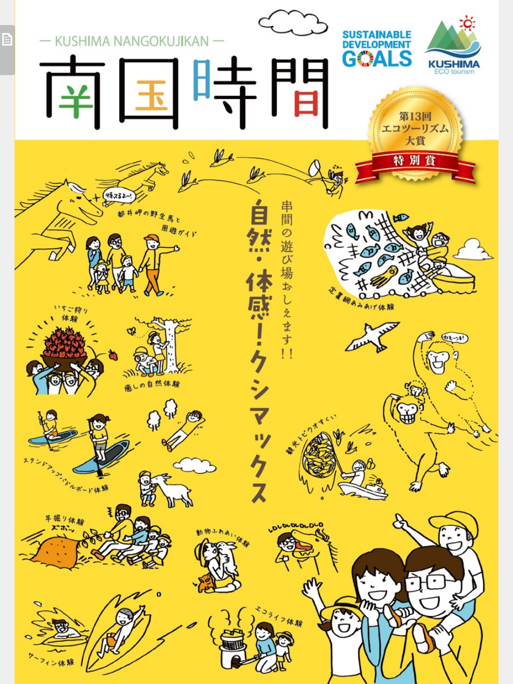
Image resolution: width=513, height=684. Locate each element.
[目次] (7, 50)
